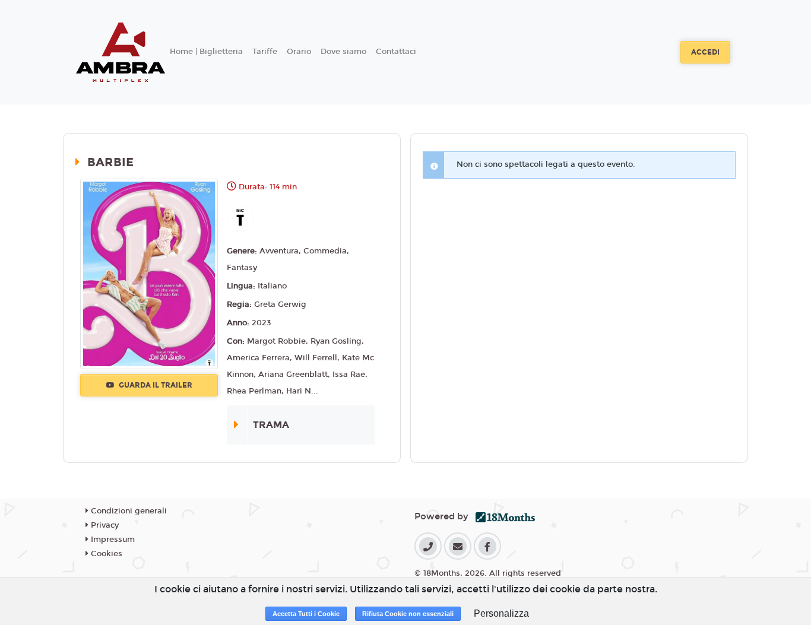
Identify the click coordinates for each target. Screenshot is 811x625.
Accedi (705, 52)
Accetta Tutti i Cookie (306, 613)
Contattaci (396, 51)
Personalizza (501, 613)
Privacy (103, 525)
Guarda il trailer (154, 385)
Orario (299, 51)
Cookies (105, 554)
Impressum (111, 539)
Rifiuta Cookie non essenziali (408, 613)
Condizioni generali (127, 511)
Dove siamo (343, 51)
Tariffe (264, 51)
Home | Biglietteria (206, 51)
